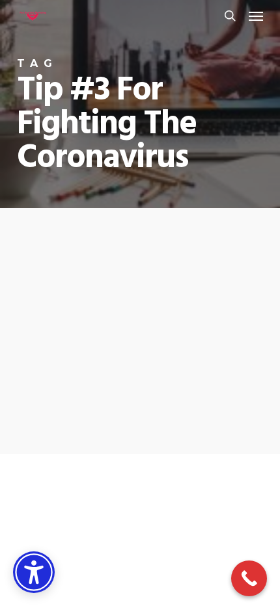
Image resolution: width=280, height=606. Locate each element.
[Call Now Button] (249, 578)
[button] (256, 15)
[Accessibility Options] (34, 572)
